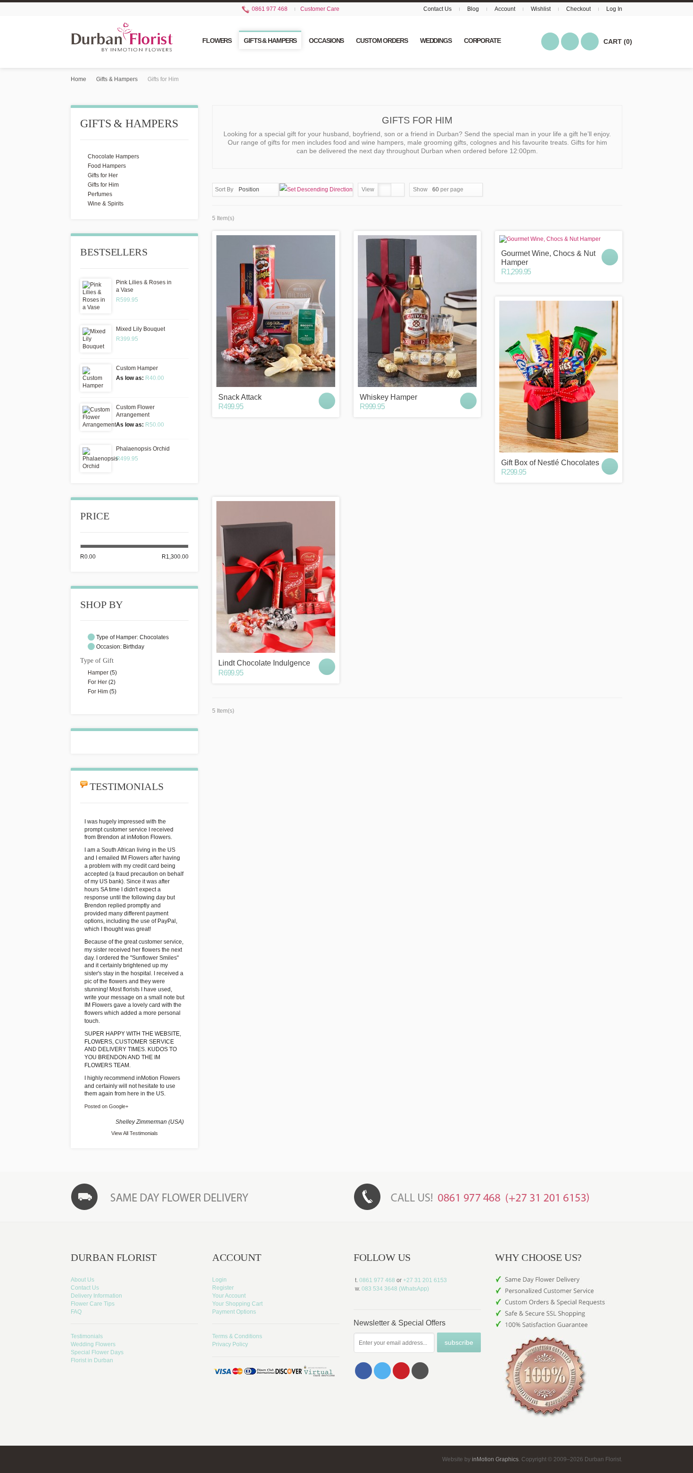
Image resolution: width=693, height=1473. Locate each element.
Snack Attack (240, 397)
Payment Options (234, 1311)
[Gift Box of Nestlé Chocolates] (558, 377)
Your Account (229, 1295)
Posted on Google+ (106, 1106)
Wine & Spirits (106, 203)
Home (78, 79)
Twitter (382, 1370)
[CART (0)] (590, 41)
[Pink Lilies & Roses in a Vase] (95, 296)
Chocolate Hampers (113, 156)
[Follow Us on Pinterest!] (401, 1370)
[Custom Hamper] (95, 378)
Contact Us (437, 9)
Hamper (98, 672)
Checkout (578, 9)
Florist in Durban (92, 1360)
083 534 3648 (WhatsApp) (395, 1288)
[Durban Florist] (122, 41)
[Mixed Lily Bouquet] (95, 339)
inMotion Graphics (495, 1459)
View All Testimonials (134, 1133)
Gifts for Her (103, 175)
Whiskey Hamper (388, 397)
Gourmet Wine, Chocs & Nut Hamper (548, 257)
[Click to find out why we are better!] (558, 1298)
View (368, 189)
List (397, 189)
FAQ (76, 1311)
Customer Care (319, 9)
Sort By (224, 189)
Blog (473, 9)
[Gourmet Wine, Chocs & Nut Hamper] (558, 239)
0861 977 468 (269, 9)
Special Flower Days (97, 1352)
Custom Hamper (137, 368)
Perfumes (100, 194)
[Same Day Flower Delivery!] (205, 1196)
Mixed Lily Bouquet (140, 329)
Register (223, 1287)
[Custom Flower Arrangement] (95, 417)
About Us (82, 1279)
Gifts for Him (103, 184)
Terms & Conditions (237, 1336)
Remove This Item (91, 637)
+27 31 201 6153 (425, 1280)
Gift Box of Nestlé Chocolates (550, 463)
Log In (614, 9)
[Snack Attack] (275, 311)
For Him (98, 691)
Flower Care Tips (93, 1303)
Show (420, 189)
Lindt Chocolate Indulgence (264, 663)
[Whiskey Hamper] (417, 311)
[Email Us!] (420, 1370)
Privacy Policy (230, 1344)
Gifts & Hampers (117, 79)
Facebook (363, 1370)
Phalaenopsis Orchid (143, 448)
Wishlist (541, 9)
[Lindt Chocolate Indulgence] (275, 577)
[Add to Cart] (327, 401)
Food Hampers (107, 166)
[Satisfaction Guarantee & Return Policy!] (558, 1369)
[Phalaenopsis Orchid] (95, 458)
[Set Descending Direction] (316, 189)
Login (219, 1279)
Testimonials (87, 1336)
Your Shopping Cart (237, 1303)
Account (505, 9)
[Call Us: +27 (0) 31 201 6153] (488, 1196)
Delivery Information (96, 1295)
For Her (97, 682)
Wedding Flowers (93, 1344)
